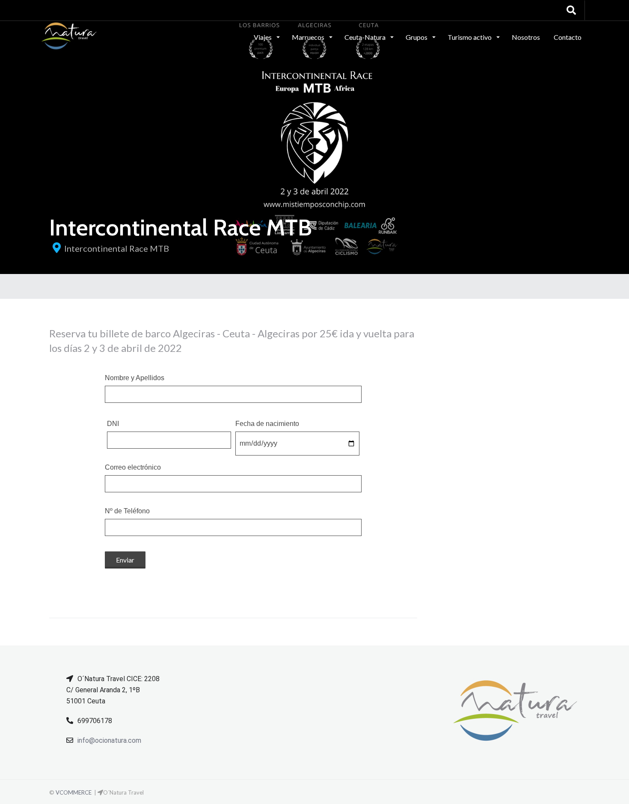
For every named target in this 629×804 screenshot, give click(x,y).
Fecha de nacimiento (267, 423)
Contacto (568, 37)
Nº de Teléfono (127, 511)
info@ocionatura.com (109, 740)
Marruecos (309, 37)
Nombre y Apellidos (134, 378)
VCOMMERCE (74, 792)
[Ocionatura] (69, 36)
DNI (113, 423)
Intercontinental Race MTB (116, 248)
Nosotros (526, 37)
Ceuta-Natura (365, 37)
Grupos (417, 37)
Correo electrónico (133, 467)
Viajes (263, 37)
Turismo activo (470, 37)
